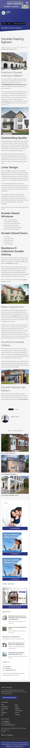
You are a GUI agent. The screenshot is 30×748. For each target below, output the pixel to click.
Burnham (10, 691)
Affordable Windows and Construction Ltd (13, 84)
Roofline (17, 712)
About (16, 704)
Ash (3, 47)
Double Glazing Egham (6, 49)
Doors (2, 710)
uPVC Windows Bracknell (9, 474)
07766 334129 (15, 6)
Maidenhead (4, 691)
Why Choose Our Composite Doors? (11, 636)
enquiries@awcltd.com (10, 670)
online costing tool (23, 399)
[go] (25, 503)
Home (2, 704)
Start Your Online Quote (9, 697)
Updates (15, 49)
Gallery (17, 706)
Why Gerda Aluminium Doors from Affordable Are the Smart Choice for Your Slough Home (17, 617)
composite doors (15, 316)
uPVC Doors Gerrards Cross (9, 495)
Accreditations (4, 706)
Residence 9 (10, 263)
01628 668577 (7, 6)
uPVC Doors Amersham (8, 453)
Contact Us (17, 714)
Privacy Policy (18, 746)
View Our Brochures (16, 607)
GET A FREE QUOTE (15, 528)
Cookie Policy (9, 746)
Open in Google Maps (7, 735)
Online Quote (4, 708)
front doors (8, 103)
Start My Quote (15, 553)
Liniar (9, 170)
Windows (17, 708)
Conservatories (19, 710)
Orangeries (4, 712)
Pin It (17, 409)
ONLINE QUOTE (25, 6)
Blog (2, 714)
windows (6, 101)
